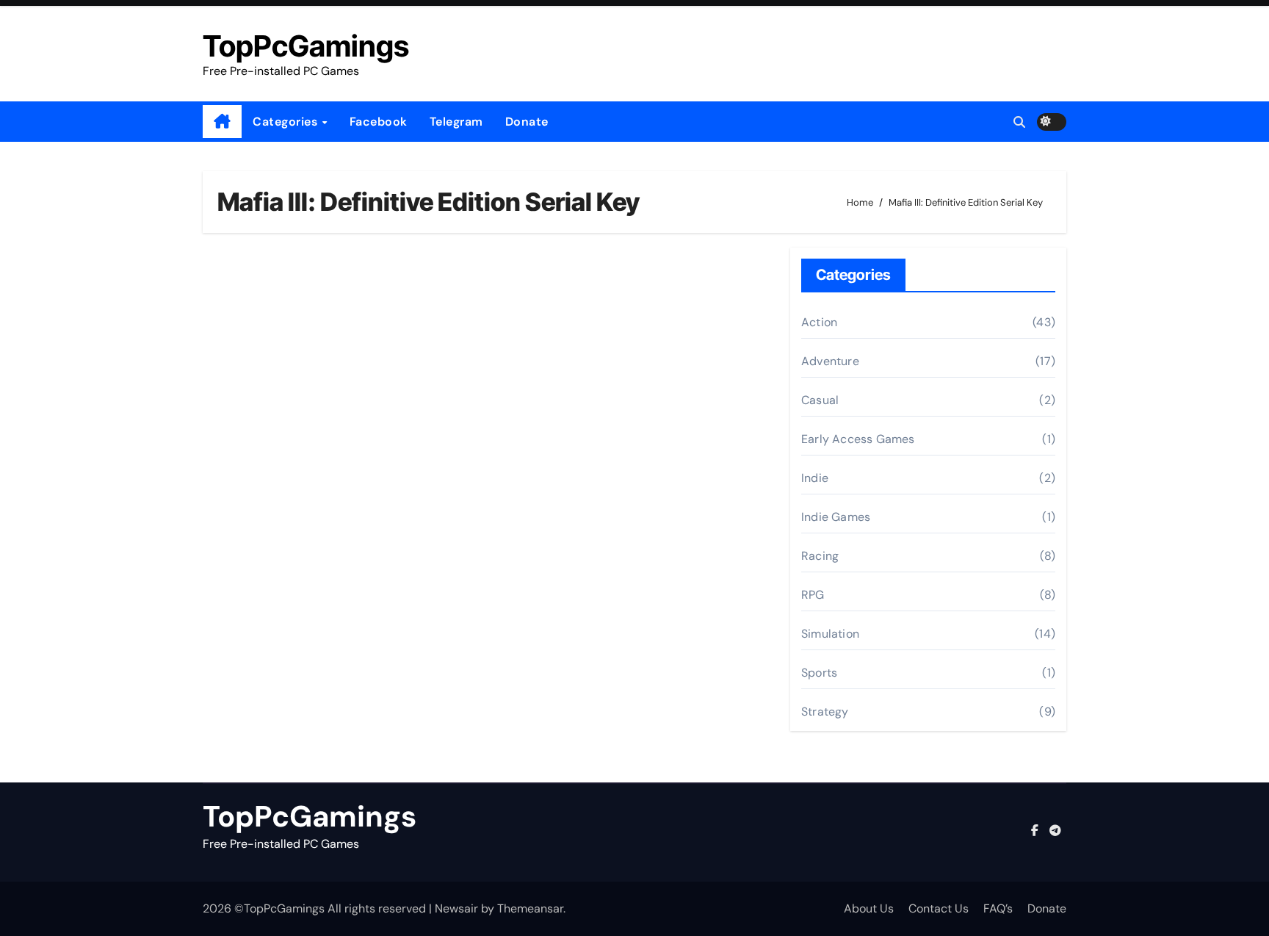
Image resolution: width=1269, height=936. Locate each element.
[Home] (222, 122)
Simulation (830, 633)
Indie (814, 478)
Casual (820, 400)
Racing (820, 556)
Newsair (456, 908)
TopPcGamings (306, 46)
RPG (813, 594)
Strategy (825, 711)
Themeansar (530, 908)
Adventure (830, 361)
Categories (287, 121)
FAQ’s (998, 908)
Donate (527, 121)
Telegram (456, 121)
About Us (869, 908)
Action (819, 322)
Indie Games (835, 517)
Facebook (379, 121)
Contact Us (938, 908)
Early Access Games (858, 439)
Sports (819, 672)
